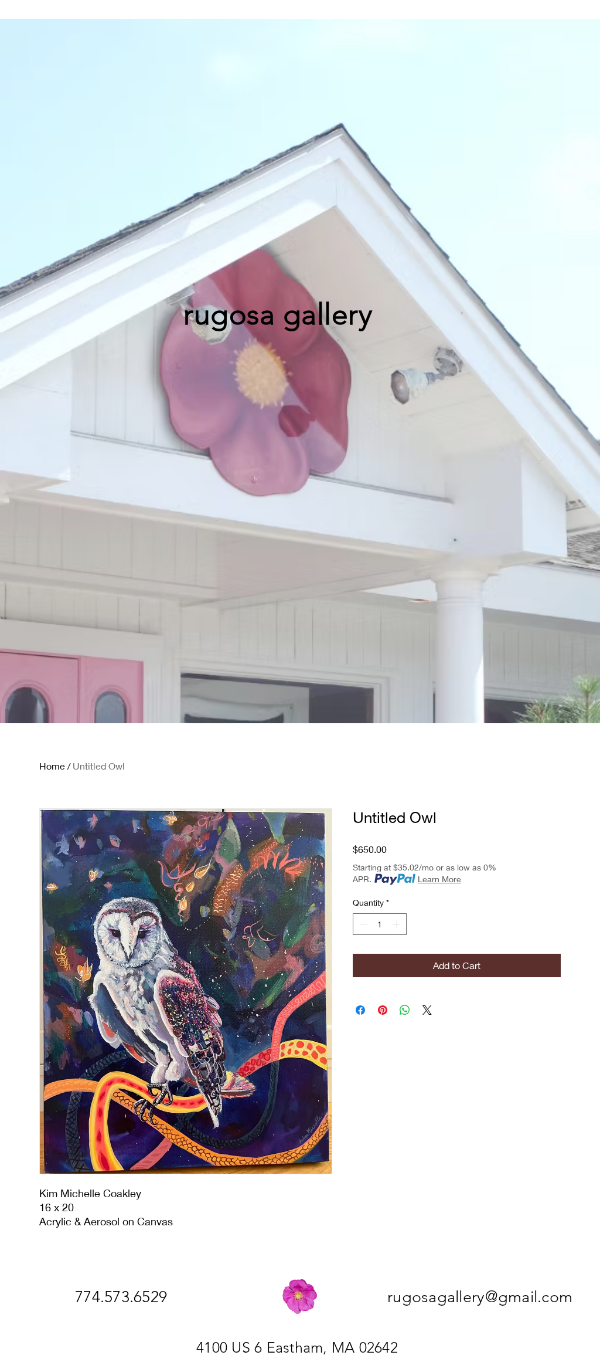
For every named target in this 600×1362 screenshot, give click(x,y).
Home (52, 765)
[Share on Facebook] (360, 1010)
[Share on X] (427, 1010)
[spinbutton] (379, 924)
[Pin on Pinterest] (383, 1010)
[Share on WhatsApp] (405, 1010)
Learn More (439, 879)
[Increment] (397, 924)
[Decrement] (361, 924)
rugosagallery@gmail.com (479, 1297)
